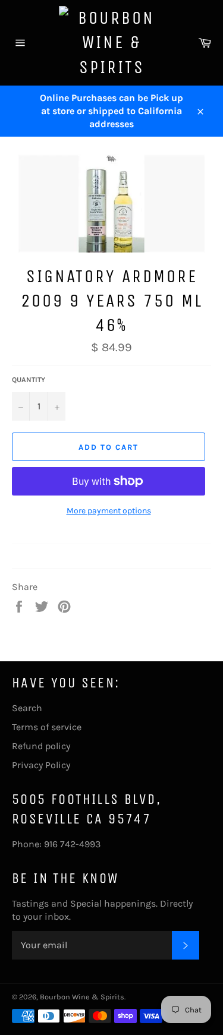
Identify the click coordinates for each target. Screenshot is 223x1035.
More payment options (109, 511)
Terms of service (46, 727)
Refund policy (41, 746)
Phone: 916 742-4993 (56, 844)
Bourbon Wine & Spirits (82, 996)
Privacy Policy (41, 765)
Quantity (28, 379)
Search (27, 708)
